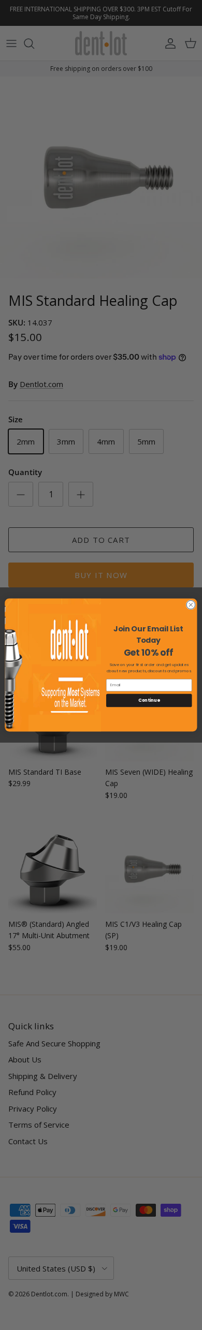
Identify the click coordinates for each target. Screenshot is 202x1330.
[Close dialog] (190, 604)
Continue (149, 700)
